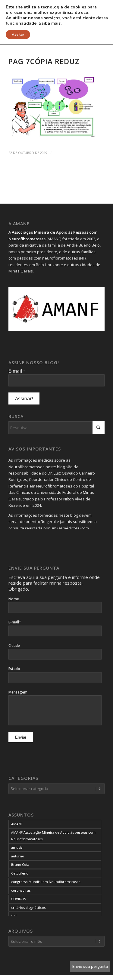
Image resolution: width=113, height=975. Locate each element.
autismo (17, 856)
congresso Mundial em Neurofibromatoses (45, 881)
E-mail (16, 371)
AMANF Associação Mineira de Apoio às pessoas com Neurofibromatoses (53, 835)
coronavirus (20, 890)
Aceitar (18, 34)
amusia (17, 847)
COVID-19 (18, 899)
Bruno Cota (20, 864)
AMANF (17, 824)
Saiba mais (50, 23)
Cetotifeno (19, 873)
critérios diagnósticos (28, 907)
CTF (14, 916)
